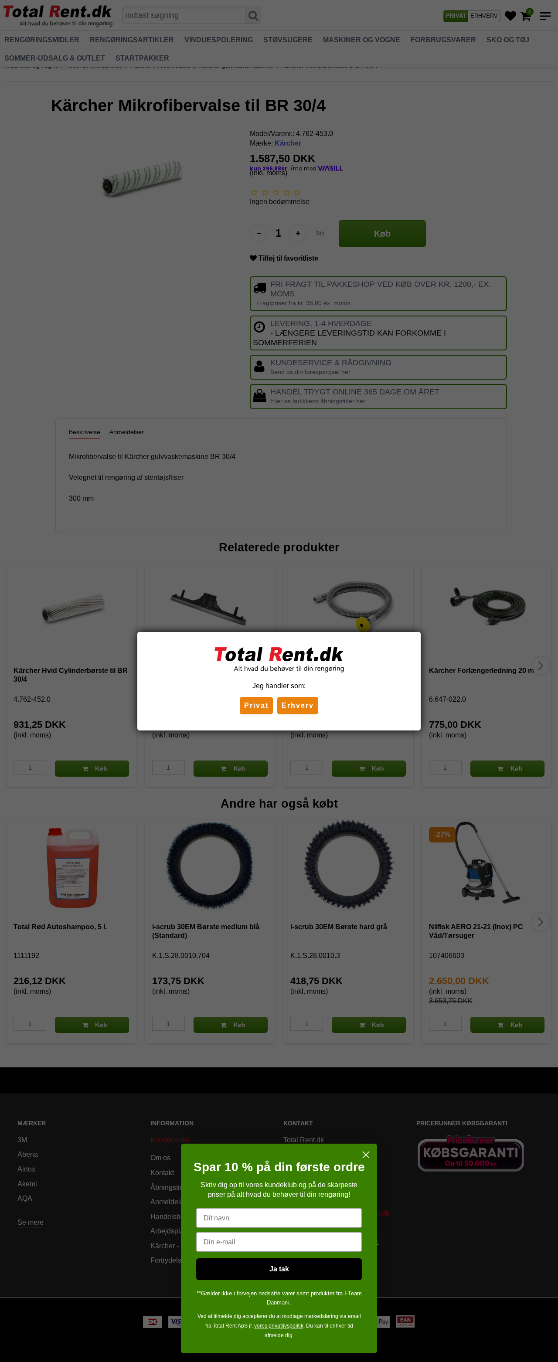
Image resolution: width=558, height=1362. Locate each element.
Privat (256, 705)
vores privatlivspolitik (278, 1326)
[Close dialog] (366, 1154)
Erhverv (298, 705)
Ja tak (279, 1269)
